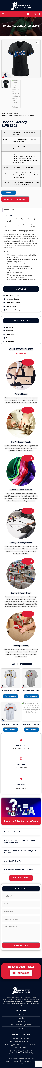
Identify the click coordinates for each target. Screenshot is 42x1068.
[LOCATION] (21, 779)
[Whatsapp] (39, 14)
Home (3, 113)
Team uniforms (24, 997)
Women (10, 115)
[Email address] (21, 739)
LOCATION (21, 785)
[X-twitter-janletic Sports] (35, 14)
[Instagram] (31, 14)
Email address (21, 745)
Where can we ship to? (13, 861)
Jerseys (15, 115)
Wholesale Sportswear (12, 997)
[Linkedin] (19, 1052)
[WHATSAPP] (21, 758)
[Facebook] (27, 14)
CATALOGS (21, 289)
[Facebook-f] (15, 1052)
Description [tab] (9, 210)
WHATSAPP (21, 764)
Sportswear (9, 113)
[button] (3, 14)
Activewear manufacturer (21, 999)
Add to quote (8, 193)
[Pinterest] (27, 1052)
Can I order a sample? (12, 832)
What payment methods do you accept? (19, 869)
